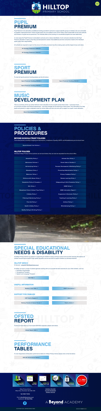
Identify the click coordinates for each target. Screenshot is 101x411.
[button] (97, 4)
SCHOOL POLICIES (50, 389)
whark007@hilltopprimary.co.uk (30, 265)
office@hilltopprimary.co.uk (27, 397)
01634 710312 (26, 394)
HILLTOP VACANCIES (50, 390)
